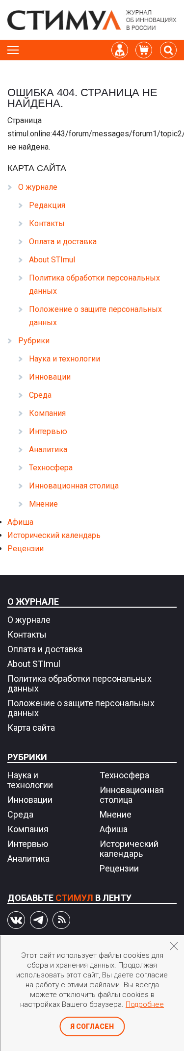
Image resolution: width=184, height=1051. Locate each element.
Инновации (50, 377)
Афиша (20, 522)
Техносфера (51, 467)
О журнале (37, 187)
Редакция (47, 205)
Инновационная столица (74, 485)
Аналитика (48, 449)
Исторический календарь (54, 535)
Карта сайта (31, 727)
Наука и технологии (64, 358)
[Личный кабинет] (119, 50)
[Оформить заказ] (143, 50)
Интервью (48, 431)
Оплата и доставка (63, 241)
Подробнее (145, 1004)
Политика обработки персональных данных (79, 683)
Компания (47, 413)
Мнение (43, 504)
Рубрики (34, 340)
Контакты (47, 223)
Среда (40, 395)
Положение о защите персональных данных (81, 708)
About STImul (52, 259)
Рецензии (25, 548)
